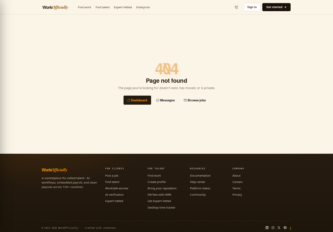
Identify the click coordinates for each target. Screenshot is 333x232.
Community (198, 194)
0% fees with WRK (159, 194)
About (236, 175)
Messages (167, 100)
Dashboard (139, 100)
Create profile (157, 182)
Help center (197, 182)
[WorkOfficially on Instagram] (273, 228)
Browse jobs (197, 100)
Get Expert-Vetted (159, 201)
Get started (274, 7)
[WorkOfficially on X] (279, 228)
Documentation (200, 175)
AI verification (114, 194)
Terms (236, 188)
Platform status (200, 188)
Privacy (237, 194)
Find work (84, 7)
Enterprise (143, 7)
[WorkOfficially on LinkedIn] (267, 228)
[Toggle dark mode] (236, 7)
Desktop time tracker (161, 207)
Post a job (111, 175)
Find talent (103, 7)
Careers (237, 182)
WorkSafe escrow (116, 188)
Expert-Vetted (123, 7)
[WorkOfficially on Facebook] (285, 228)
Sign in (252, 7)
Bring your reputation (162, 188)
